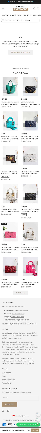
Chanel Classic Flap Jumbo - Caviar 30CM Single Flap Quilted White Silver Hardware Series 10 (30, 172)
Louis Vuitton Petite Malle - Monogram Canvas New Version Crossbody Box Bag (10, 172)
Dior (3, 134)
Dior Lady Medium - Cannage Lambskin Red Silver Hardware (30, 283)
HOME (3, 15)
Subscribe (9, 404)
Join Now (35, 430)
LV (2, 168)
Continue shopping (20, 52)
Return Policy (6, 383)
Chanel (24, 99)
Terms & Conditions (9, 380)
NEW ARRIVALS (11, 15)
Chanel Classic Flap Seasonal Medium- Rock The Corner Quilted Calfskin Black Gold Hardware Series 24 (30, 103)
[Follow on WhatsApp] (8, 411)
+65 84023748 (22, 310)
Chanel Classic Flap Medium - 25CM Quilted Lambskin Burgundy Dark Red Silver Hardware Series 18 (10, 283)
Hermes (4, 99)
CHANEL (19, 15)
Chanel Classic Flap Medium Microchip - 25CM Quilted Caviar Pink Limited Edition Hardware (10, 249)
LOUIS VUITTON (31, 15)
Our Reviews (6, 373)
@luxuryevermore (18, 313)
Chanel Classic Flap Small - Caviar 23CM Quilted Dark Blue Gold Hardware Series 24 (30, 138)
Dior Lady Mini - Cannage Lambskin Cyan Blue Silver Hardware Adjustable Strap (10, 138)
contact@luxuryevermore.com (18, 320)
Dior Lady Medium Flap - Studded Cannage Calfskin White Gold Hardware (10, 211)
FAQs (4, 376)
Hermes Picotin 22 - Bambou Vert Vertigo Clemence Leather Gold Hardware (10, 103)
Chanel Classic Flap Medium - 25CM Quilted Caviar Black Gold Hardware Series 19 (30, 211)
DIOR (24, 15)
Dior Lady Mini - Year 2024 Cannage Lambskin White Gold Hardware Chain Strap (30, 249)
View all (20, 293)
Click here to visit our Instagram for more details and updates (20, 19)
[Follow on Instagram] (3, 411)
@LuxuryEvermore (17, 317)
